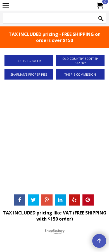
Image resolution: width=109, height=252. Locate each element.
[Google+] (47, 200)
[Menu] (6, 5)
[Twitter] (33, 200)
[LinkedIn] (60, 200)
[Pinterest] (88, 200)
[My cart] (99, 5)
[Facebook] (19, 200)
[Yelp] (74, 200)
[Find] (100, 19)
